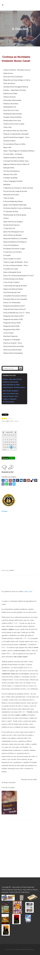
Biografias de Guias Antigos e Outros (16, 80)
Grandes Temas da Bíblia (12, 117)
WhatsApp (6, 484)
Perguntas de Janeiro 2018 (13, 319)
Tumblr (17, 480)
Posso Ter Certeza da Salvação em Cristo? (18, 275)
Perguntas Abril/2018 (11, 326)
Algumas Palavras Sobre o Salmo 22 (16, 164)
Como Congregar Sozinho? (13, 181)
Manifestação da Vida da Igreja (14, 215)
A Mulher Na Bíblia (10, 178)
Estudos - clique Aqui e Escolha (14, 90)
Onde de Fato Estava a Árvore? (14, 309)
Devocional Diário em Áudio (13, 346)
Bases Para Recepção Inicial (13, 232)
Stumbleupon (28, 480)
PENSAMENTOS (9, 107)
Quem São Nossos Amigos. (13, 221)
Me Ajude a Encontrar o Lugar (14, 248)
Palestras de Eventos (10, 104)
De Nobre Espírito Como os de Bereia (17, 208)
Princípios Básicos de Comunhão (15, 299)
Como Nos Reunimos (11, 245)
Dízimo (6, 218)
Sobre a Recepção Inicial (12, 272)
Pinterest (10, 480)
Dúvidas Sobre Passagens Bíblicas (15, 87)
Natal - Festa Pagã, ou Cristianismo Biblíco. (19, 151)
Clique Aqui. (28, 591)
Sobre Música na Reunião (12, 235)
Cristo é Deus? (8, 333)
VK (3, 484)
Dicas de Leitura (9, 83)
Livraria (4, 511)
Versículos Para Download (13, 77)
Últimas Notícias (9, 97)
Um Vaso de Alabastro (11, 171)
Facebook (3, 480)
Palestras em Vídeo (10, 93)
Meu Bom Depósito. (10, 336)
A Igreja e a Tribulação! (11, 339)
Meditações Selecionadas (12, 114)
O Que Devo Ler (9, 228)
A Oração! (7, 255)
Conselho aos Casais (10, 269)
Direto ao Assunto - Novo (12, 343)
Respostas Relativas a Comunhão (15, 238)
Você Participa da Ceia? (12, 292)
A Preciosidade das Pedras (13, 201)
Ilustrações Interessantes (12, 100)
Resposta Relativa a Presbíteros (15, 242)
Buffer (35, 480)
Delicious (32, 480)
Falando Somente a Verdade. (13, 157)
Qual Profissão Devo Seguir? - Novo (16, 137)
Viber (10, 484)
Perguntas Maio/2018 (11, 329)
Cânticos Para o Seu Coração (13, 124)
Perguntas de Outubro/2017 (13, 316)
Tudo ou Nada (8, 198)
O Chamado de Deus (10, 211)
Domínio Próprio (9, 141)
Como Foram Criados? (11, 282)
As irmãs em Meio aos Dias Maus (15, 130)
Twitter (6, 480)
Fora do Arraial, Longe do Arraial (15, 191)
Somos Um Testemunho (11, 302)
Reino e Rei (7, 147)
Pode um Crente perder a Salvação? (16, 134)
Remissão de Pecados (11, 195)
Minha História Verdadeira (13, 353)
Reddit (24, 480)
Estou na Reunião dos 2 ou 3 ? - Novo (16, 313)
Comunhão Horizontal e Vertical (15, 296)
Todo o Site (7, 127)
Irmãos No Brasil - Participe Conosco (17, 70)
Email (13, 484)
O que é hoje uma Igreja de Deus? (15, 286)
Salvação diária (8, 168)
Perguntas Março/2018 (11, 323)
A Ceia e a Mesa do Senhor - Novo (15, 265)
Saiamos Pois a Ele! (10, 174)
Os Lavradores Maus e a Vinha (14, 144)
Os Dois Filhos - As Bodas (12, 154)
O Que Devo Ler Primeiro (12, 252)
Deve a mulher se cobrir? (12, 259)
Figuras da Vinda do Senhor (13, 289)
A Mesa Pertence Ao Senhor (13, 279)
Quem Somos (8, 73)
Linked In (13, 480)
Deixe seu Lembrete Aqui (12, 350)
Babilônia (6, 184)
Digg (21, 480)
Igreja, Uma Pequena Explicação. (15, 205)
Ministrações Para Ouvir (12, 120)
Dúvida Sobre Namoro (11, 225)
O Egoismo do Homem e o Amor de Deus (18, 188)
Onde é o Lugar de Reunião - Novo (15, 262)
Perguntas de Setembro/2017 (14, 306)
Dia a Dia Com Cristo (11, 110)
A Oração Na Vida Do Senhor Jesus (16, 161)
